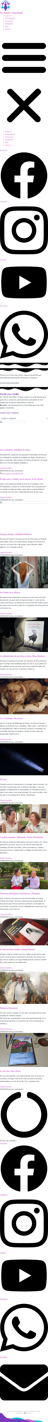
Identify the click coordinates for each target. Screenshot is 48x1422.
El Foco (3, 779)
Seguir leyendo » (6, 468)
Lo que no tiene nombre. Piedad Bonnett (17, 949)
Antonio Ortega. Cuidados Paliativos (16, 534)
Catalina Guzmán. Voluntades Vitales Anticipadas (21, 837)
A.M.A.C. (8, 29)
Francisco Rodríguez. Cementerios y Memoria (20, 893)
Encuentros (9, 21)
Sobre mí (8, 16)
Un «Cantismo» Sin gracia (11, 718)
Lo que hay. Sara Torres (10, 1071)
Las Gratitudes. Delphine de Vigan (15, 450)
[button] (24, 81)
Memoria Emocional (9, 1008)
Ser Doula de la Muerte (10, 592)
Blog (6, 26)
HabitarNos (9, 24)
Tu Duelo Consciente (11, 12)
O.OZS (29, 1413)
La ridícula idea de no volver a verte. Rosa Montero (22, 656)
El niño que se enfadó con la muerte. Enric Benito (21, 479)
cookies (38, 1411)
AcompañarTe (10, 18)
